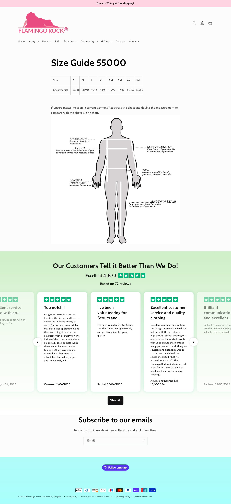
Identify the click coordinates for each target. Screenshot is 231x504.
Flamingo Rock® (33, 497)
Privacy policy (87, 497)
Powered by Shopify (51, 497)
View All (115, 400)
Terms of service (105, 497)
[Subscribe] (143, 441)
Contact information (143, 497)
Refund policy (70, 497)
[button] (33, 41)
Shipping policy (123, 497)
